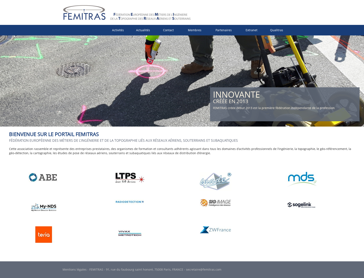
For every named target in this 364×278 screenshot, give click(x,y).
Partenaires (223, 30)
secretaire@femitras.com (203, 269)
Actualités (143, 30)
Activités (118, 30)
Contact (168, 30)
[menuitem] (118, 30)
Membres (194, 30)
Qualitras (276, 30)
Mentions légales (75, 269)
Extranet (251, 30)
